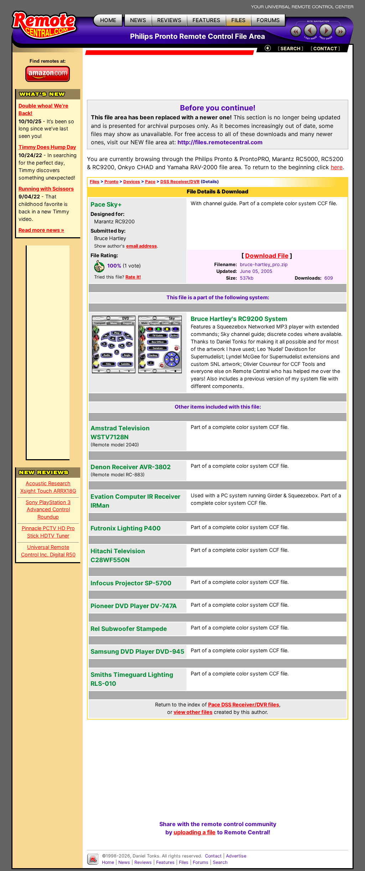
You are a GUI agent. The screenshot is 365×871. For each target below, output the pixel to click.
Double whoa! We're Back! (43, 109)
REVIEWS (169, 20)
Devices (131, 181)
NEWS (138, 20)
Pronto (111, 181)
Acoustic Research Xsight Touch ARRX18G (48, 487)
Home (108, 862)
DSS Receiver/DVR (180, 181)
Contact (213, 856)
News (124, 862)
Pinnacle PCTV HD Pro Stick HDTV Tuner (48, 532)
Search (220, 862)
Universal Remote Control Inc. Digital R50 (48, 551)
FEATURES (206, 20)
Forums (201, 862)
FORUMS (268, 20)
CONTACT (325, 48)
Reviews (143, 862)
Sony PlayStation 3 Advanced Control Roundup (48, 509)
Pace (150, 181)
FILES (238, 20)
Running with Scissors (46, 189)
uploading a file (195, 832)
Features (165, 862)
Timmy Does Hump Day (47, 147)
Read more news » (41, 230)
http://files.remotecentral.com (220, 142)
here (337, 167)
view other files (193, 712)
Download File (266, 255)
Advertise (236, 856)
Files (94, 181)
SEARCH (290, 48)
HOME (108, 20)
